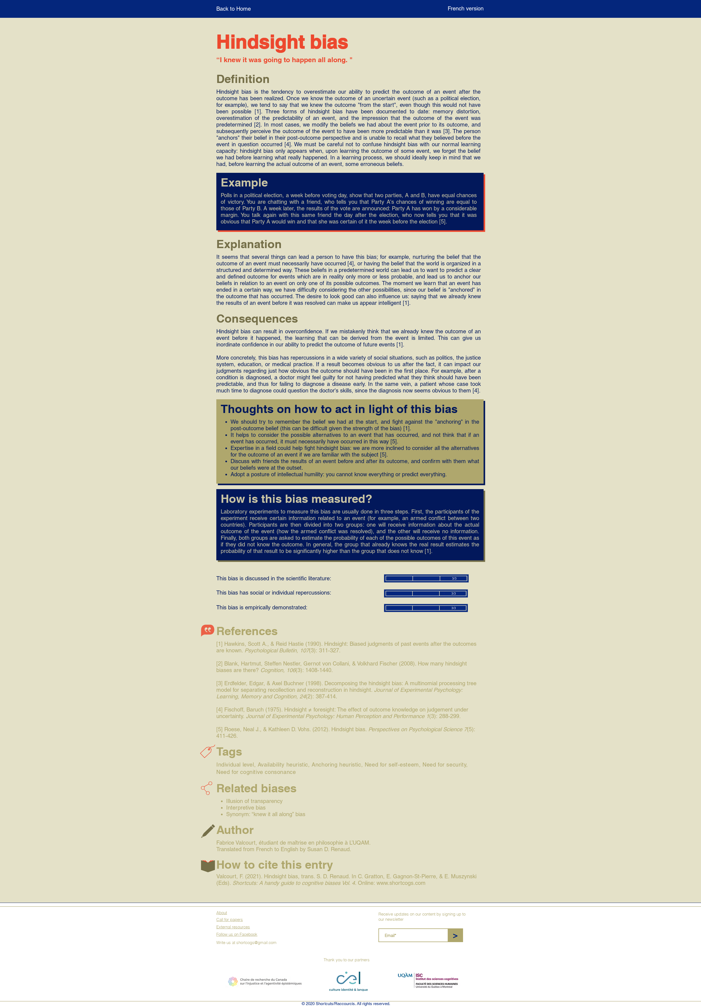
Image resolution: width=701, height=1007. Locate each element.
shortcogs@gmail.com (256, 942)
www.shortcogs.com (401, 883)
